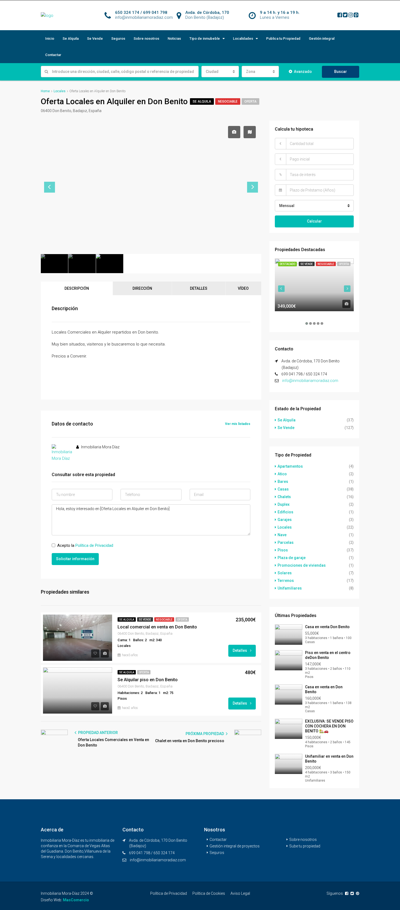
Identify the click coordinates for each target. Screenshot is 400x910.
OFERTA (250, 101)
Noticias (174, 38)
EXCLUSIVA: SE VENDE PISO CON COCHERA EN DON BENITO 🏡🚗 (329, 726)
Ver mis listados (237, 424)
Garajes (285, 519)
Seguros (118, 38)
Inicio (49, 38)
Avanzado (303, 71)
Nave (282, 535)
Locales (285, 527)
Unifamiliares (290, 588)
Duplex (284, 504)
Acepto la (85, 545)
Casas (283, 489)
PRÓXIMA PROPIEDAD (205, 734)
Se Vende (95, 38)
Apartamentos (290, 466)
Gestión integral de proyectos (235, 846)
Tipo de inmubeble (204, 38)
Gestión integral (321, 38)
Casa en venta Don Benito (327, 627)
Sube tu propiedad (304, 846)
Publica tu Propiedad (283, 38)
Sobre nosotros (146, 38)
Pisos (283, 550)
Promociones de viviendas (302, 565)
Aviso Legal (240, 893)
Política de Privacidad (94, 545)
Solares (285, 573)
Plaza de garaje (292, 558)
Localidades (243, 38)
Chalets (284, 497)
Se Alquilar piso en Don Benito (148, 679)
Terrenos (286, 580)
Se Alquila (71, 38)
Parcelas (286, 542)
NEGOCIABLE (228, 101)
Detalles (240, 650)
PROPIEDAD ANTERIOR (97, 732)
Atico (282, 474)
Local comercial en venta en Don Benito (157, 627)
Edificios (285, 512)
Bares (283, 481)
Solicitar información (75, 559)
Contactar (53, 55)
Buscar (340, 71)
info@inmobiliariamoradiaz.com (310, 380)
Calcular (314, 221)
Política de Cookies (208, 893)
